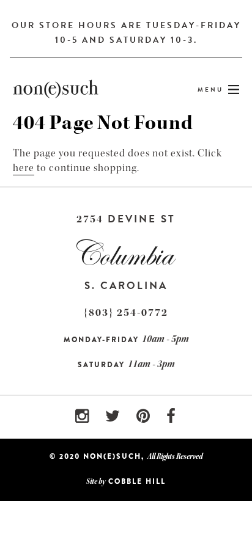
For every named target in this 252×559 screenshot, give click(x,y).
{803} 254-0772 (126, 312)
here (23, 167)
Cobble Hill (137, 481)
